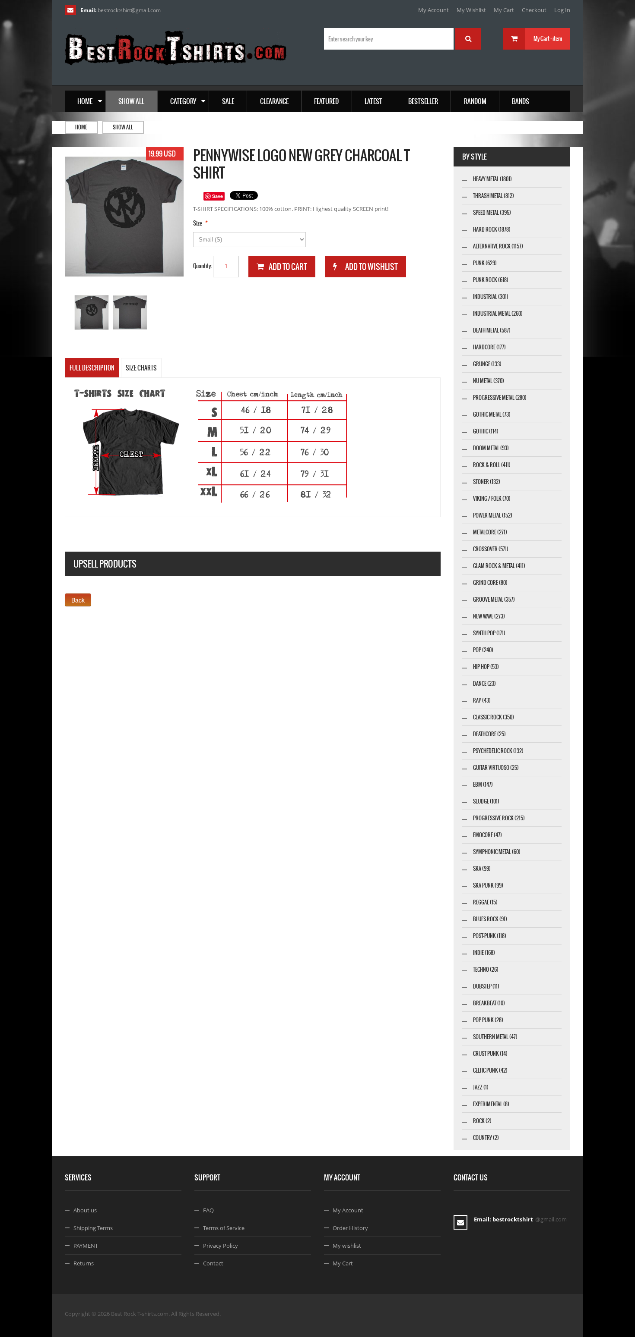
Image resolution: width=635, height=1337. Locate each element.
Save (217, 196)
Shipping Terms (93, 1228)
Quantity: (202, 266)
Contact (213, 1263)
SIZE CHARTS (141, 368)
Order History (350, 1228)
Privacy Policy (220, 1245)
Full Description (92, 368)
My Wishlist (471, 10)
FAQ (208, 1210)
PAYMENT (85, 1245)
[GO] (468, 39)
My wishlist (347, 1245)
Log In (562, 10)
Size (197, 223)
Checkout (534, 10)
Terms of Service (223, 1228)
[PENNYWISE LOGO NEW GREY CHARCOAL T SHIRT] (92, 312)
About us (85, 1210)
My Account (433, 10)
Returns (83, 1263)
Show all (123, 127)
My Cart (504, 10)
